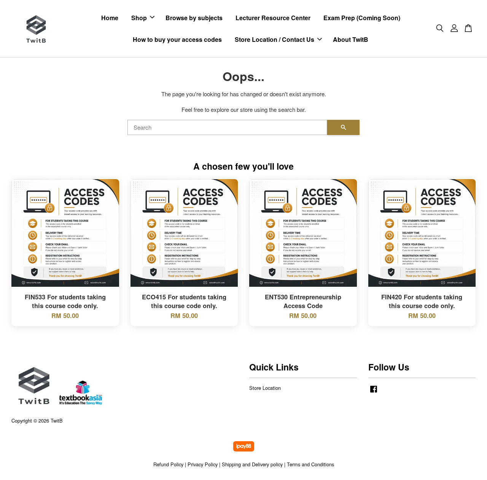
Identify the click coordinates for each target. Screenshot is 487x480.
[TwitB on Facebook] (373, 392)
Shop (139, 17)
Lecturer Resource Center (273, 17)
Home (109, 17)
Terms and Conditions (310, 464)
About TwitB (350, 39)
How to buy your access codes (177, 39)
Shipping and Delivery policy (252, 464)
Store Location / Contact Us (274, 39)
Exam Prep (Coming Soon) (361, 17)
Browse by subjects (194, 17)
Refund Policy (168, 464)
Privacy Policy (203, 464)
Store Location (265, 387)
